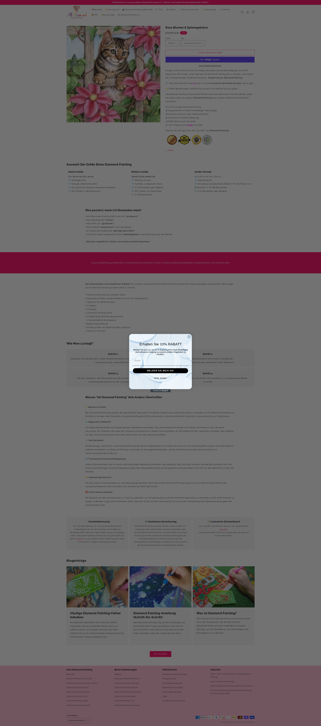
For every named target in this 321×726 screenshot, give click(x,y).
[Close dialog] (189, 336)
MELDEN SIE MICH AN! (160, 371)
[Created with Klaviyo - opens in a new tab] (160, 390)
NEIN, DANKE (160, 378)
